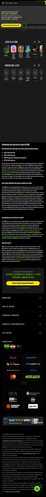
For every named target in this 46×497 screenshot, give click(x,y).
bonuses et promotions (30, 254)
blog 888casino (23, 227)
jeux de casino (32, 187)
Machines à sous (6, 170)
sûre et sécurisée (20, 259)
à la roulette (14, 170)
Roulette (28, 234)
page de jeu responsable (13, 491)
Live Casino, (5, 172)
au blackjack (21, 170)
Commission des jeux (29, 453)
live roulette (26, 194)
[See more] (24, 25)
